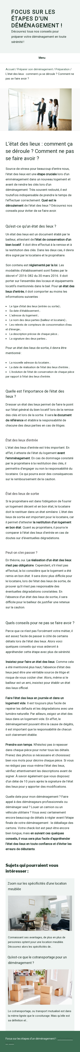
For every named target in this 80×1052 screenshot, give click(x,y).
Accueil (10, 69)
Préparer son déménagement (35, 69)
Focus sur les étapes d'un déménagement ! (37, 19)
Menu (42, 57)
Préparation (62, 69)
